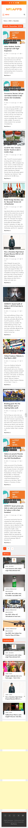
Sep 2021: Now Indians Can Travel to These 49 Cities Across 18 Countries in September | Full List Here (13, 636)
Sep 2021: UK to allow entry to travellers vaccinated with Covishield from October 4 (13, 595)
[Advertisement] (14, 735)
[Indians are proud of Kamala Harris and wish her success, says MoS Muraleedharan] (14, 444)
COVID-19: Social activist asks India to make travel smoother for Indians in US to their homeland (14, 509)
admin (7, 53)
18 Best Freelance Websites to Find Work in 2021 (14, 357)
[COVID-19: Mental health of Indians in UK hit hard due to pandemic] (14, 294)
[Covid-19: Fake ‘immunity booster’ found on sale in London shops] (14, 138)
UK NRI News (13, 42)
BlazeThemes (14, 824)
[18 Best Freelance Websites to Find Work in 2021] (14, 346)
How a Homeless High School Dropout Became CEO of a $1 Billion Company (14, 254)
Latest (14, 40)
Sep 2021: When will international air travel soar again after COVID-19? (12, 616)
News (19, 40)
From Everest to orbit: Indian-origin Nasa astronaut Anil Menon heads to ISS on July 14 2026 (13, 571)
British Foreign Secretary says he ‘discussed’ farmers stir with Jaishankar (13, 202)
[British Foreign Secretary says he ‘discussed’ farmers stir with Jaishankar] (14, 190)
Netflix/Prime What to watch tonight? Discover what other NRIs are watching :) (13, 717)
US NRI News (21, 89)
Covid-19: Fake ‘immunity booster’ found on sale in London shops (12, 150)
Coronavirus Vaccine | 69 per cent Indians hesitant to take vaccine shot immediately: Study (13, 96)
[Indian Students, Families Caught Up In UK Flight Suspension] (14, 37)
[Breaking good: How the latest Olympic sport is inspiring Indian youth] (14, 395)
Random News (16, 248)
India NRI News (8, 40)
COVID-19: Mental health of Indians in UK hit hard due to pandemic (13, 306)
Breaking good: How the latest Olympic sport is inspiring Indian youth (12, 406)
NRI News (6, 42)
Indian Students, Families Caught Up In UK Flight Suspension (12, 48)
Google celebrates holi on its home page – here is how (13, 677)
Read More (6, 75)
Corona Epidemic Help (10, 589)
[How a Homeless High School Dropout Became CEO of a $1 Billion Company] (14, 242)
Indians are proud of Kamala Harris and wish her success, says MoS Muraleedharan (13, 456)
